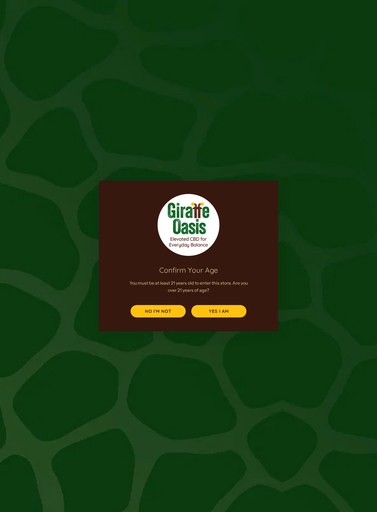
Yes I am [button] (219, 311)
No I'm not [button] (158, 311)
